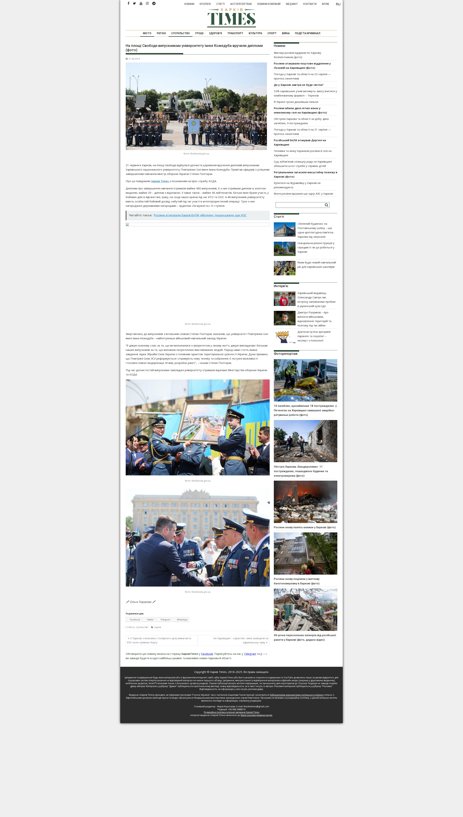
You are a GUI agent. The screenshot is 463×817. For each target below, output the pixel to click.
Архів (325, 4)
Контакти (310, 4)
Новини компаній (269, 4)
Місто (147, 33)
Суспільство (180, 33)
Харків (157, 627)
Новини (189, 4)
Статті (220, 4)
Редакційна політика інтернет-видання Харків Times (231, 712)
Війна (286, 33)
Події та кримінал (307, 33)
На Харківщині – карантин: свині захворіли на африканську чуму (240, 640)
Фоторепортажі (241, 4)
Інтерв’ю (205, 4)
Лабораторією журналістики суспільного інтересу (297, 694)
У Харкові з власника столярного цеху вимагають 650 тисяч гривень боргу (159, 640)
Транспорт (235, 33)
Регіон (161, 33)
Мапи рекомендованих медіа (256, 715)
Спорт (272, 33)
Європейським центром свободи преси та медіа (152, 697)
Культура (255, 33)
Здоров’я (215, 33)
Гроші (199, 33)
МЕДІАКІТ (292, 4)
